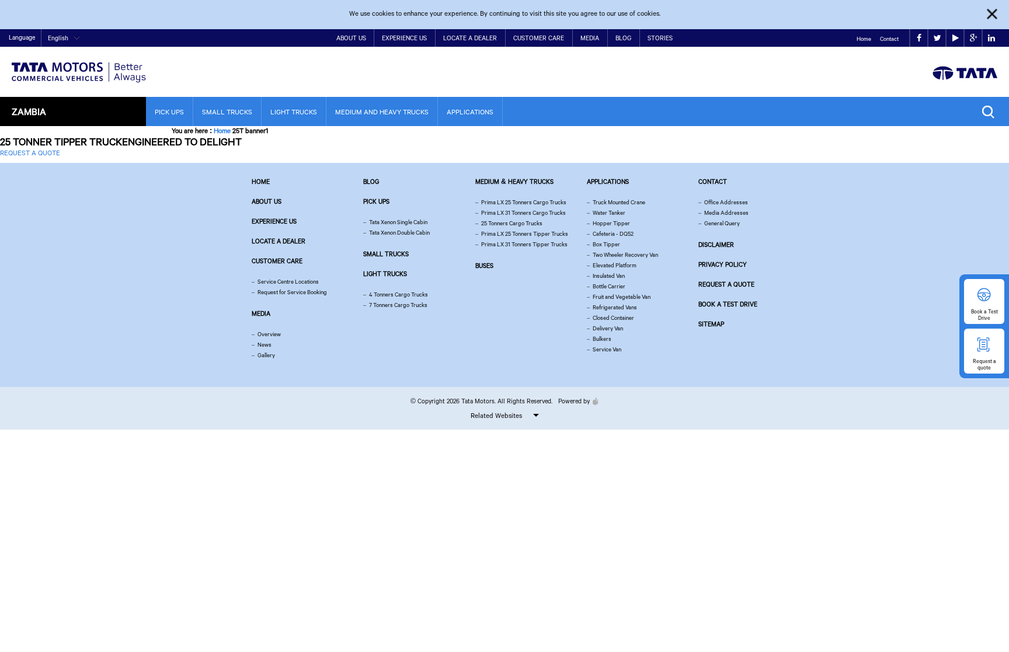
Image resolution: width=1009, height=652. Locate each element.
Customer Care (538, 38)
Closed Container (613, 318)
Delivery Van (608, 328)
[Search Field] (991, 112)
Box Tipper (606, 244)
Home (864, 39)
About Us (351, 38)
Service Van (607, 349)
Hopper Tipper (611, 223)
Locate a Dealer (470, 38)
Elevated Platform (614, 265)
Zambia (29, 111)
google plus (973, 38)
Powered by (574, 401)
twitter (937, 38)
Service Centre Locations (288, 281)
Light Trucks (293, 111)
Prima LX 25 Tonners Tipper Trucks (524, 234)
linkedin (991, 38)
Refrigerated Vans (615, 307)
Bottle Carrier (609, 286)
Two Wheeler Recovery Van (625, 255)
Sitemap (711, 324)
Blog (623, 38)
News (265, 344)
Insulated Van (609, 276)
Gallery (266, 355)
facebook (919, 38)
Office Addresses (726, 202)
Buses (484, 266)
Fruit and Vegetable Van (621, 297)
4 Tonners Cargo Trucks (398, 294)
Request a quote (726, 284)
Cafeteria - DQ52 (613, 234)
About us (266, 201)
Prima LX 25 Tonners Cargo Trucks (523, 202)
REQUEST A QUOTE (30, 152)
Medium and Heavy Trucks (382, 111)
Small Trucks (227, 111)
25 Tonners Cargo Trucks (511, 223)
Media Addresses (726, 213)
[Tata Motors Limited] (79, 65)
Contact (889, 39)
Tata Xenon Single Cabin (398, 222)
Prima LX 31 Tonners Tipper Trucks (524, 244)
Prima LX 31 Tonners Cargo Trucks (523, 213)
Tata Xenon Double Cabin (399, 232)
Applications (470, 111)
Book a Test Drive (727, 304)
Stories (660, 38)
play (955, 38)
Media (589, 38)
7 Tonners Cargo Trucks (398, 305)
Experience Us (404, 38)
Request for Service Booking (292, 292)
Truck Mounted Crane (619, 202)
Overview (269, 334)
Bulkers (602, 339)
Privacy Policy (722, 264)
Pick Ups (169, 111)
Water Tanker (609, 213)
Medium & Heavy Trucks (514, 181)
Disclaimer (716, 244)
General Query (722, 223)
